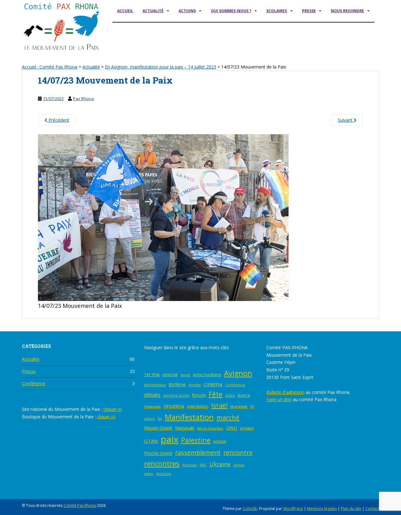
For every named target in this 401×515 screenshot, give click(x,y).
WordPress (293, 508)
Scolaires (276, 10)
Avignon (238, 373)
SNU (203, 465)
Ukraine (220, 464)
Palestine (196, 440)
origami (247, 428)
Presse (309, 10)
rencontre (238, 452)
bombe (195, 385)
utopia (238, 465)
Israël (219, 405)
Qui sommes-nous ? (231, 10)
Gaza (230, 395)
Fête (215, 394)
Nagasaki (184, 428)
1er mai (151, 374)
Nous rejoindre (347, 10)
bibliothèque (155, 385)
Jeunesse (238, 406)
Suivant (346, 120)
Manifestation (189, 417)
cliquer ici (112, 409)
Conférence (33, 383)
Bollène (177, 384)
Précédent (58, 120)
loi (160, 418)
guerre (243, 395)
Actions (187, 10)
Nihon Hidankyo (210, 428)
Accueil (125, 10)
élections (163, 474)
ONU (231, 428)
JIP (252, 406)
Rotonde (189, 465)
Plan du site (351, 508)
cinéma (213, 384)
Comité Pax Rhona (80, 505)
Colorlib (250, 508)
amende (170, 374)
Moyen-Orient (158, 428)
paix (169, 439)
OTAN (151, 441)
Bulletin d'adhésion (285, 392)
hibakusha (152, 406)
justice (149, 418)
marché (227, 417)
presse (219, 441)
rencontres (162, 463)
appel (185, 375)
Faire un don (279, 399)
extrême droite (176, 395)
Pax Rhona (83, 98)
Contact (372, 508)
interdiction (197, 406)
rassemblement (198, 452)
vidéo (148, 474)
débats (152, 394)
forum (199, 395)
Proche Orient (158, 453)
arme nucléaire (207, 374)
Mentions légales (322, 508)
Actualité (153, 10)
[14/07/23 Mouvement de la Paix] (163, 217)
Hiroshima (174, 406)
